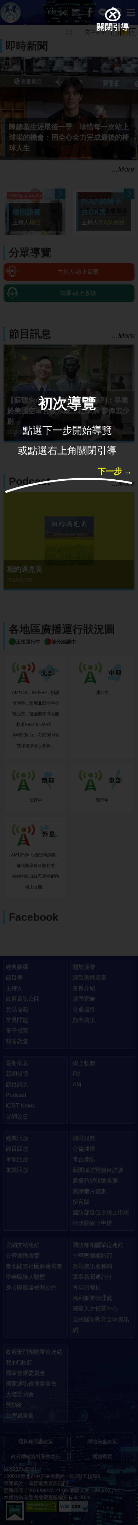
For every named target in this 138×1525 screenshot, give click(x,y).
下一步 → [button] (115, 472)
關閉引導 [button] (113, 28)
